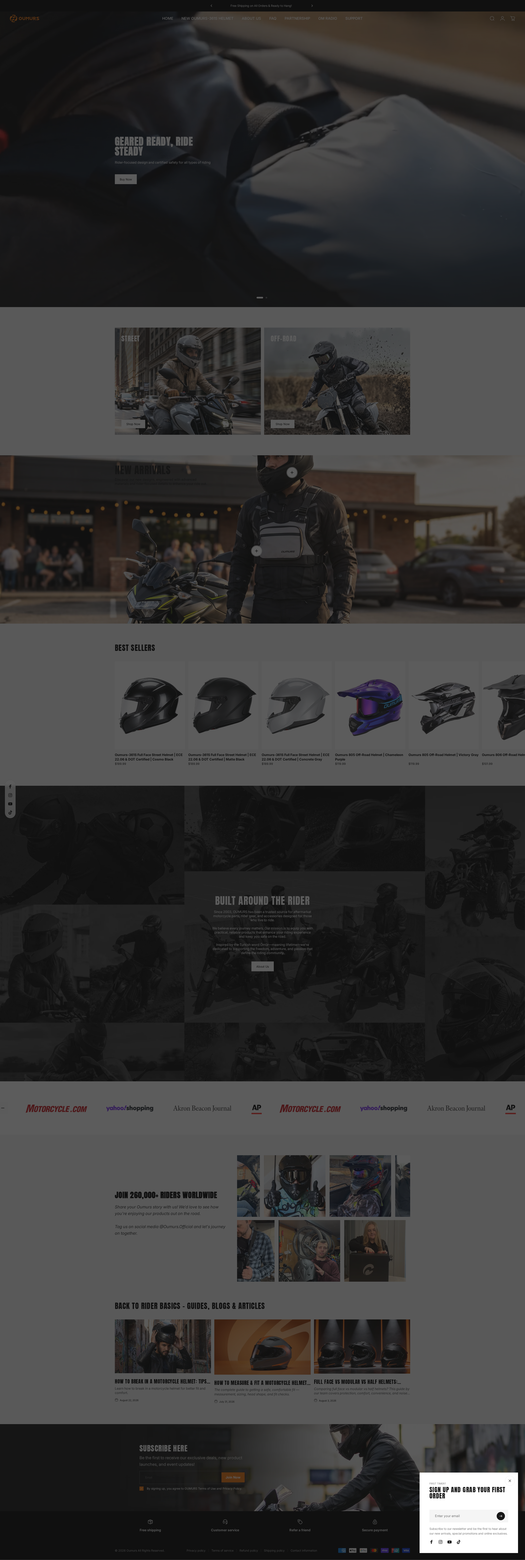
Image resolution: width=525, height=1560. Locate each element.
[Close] (510, 1481)
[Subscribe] (501, 1516)
